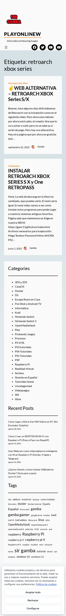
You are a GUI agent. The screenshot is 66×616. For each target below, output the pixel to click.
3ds (9, 499)
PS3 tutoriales (23, 347)
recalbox (34, 545)
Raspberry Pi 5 (14, 544)
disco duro (12, 504)
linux (41, 520)
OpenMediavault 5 (39, 525)
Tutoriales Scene (24, 381)
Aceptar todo (33, 592)
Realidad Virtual (24, 368)
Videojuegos (13, 165)
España (46, 503)
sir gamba (25, 550)
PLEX (37, 529)
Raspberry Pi (22, 364)
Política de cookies (46, 584)
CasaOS (19, 286)
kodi (53, 515)
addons (16, 499)
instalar (46, 515)
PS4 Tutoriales (23, 351)
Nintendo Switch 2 (25, 321)
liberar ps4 (32, 520)
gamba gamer (19, 514)
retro (41, 545)
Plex (17, 329)
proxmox (44, 529)
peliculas (29, 529)
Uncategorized (15, 83)
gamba (36, 509)
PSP (17, 360)
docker (22, 503)
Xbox (25, 83)
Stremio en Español (26, 377)
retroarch (48, 545)
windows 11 (37, 556)
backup (36, 499)
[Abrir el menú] (6, 47)
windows (11, 557)
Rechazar (33, 600)
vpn (55, 551)
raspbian (25, 545)
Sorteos (19, 373)
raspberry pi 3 (16, 539)
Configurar (33, 608)
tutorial (41, 551)
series (10, 551)
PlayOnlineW (22, 34)
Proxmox (20, 338)
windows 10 (23, 556)
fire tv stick (24, 509)
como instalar (48, 499)
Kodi (17, 312)
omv (48, 520)
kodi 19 (11, 520)
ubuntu (50, 551)
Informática (21, 308)
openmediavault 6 (16, 529)
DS (16, 295)
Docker (19, 290)
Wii (17, 394)
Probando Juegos (25, 334)
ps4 (50, 529)
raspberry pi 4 (35, 540)
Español (13, 509)
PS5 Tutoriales (23, 355)
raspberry (14, 534)
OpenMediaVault (25, 325)
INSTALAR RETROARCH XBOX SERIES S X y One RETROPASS (29, 179)
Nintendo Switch (24, 316)
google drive (36, 515)
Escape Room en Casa (27, 299)
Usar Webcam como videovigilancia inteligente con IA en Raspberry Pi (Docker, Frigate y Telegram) (32, 455)
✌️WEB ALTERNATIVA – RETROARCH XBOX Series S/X (32, 93)
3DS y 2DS (21, 282)
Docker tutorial (34, 504)
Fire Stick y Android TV (28, 303)
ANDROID (26, 499)
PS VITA (19, 342)
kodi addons (21, 520)
